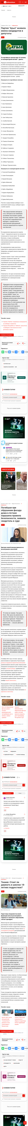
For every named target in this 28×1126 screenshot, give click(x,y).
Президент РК (7, 1063)
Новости (9, 10)
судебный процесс (9, 754)
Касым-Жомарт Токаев (10, 1060)
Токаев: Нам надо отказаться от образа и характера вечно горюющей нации (20, 1021)
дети (5, 1066)
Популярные (8, 793)
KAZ (26, 2)
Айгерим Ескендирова (17, 878)
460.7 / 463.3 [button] (7, 6)
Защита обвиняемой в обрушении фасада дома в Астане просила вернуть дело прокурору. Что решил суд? (20, 712)
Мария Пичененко (16, 503)
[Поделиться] (25, 1123)
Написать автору (22, 37)
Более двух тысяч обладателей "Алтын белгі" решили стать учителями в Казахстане (7, 1022)
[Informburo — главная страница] (10, 2)
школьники (17, 1063)
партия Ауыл (7, 363)
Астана (6, 751)
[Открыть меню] (2, 2)
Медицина (13, 751)
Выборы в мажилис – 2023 (10, 366)
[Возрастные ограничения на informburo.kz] (19, 2)
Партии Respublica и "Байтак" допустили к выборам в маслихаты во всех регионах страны (15, 327)
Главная (3, 10)
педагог (21, 1060)
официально (15, 25)
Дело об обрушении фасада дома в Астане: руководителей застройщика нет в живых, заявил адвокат (7, 712)
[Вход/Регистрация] (22, 2)
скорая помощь (21, 754)
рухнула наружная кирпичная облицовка (13, 662)
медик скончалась (10, 680)
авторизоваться (13, 394)
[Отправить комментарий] (23, 397)
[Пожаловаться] (24, 797)
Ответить (7, 807)
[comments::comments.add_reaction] (5, 810)
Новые (20, 793)
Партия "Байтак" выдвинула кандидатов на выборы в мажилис (15, 322)
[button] (22, 6)
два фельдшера (10, 668)
